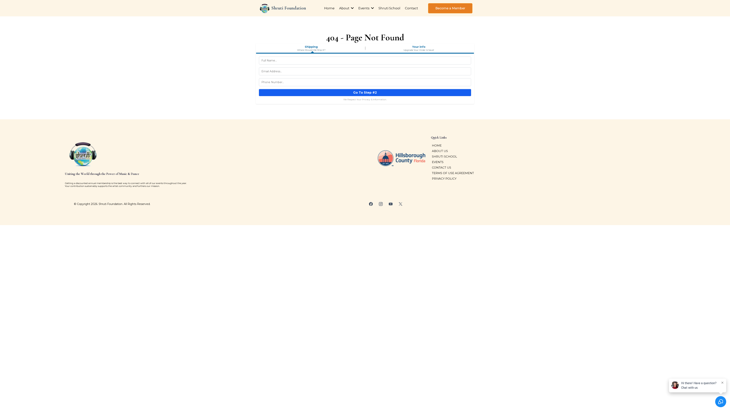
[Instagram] (381, 204)
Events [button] (364, 8)
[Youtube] (391, 204)
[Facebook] (371, 204)
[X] (400, 204)
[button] (352, 8)
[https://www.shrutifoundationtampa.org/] (264, 8)
